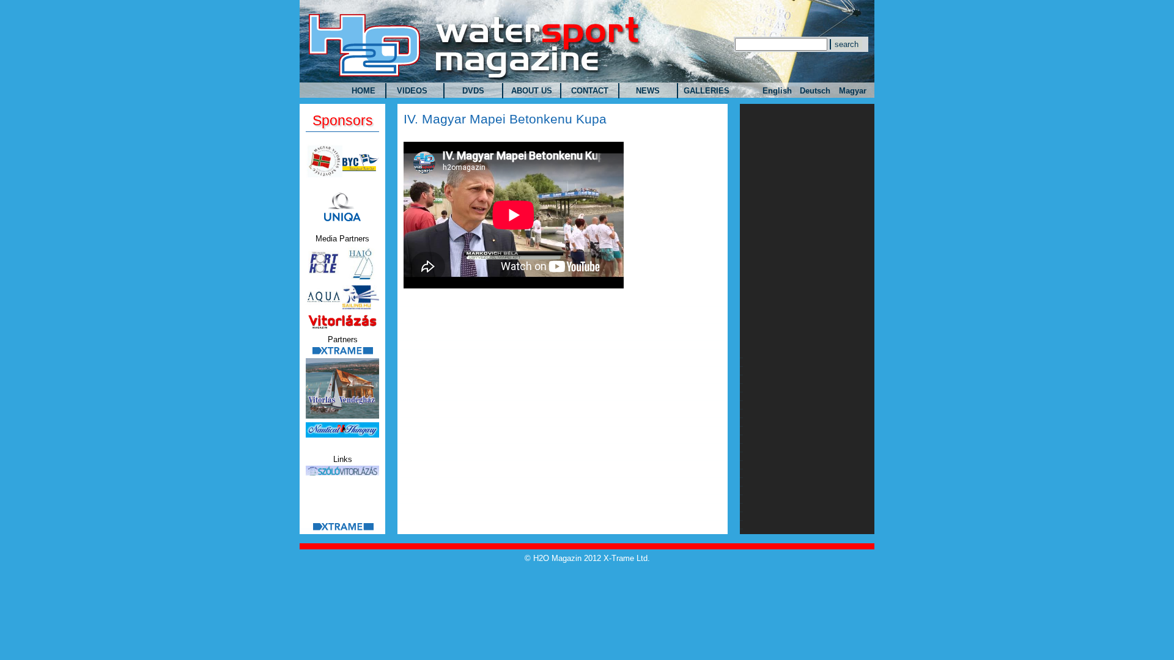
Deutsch (815, 90)
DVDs (473, 90)
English (777, 90)
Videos (412, 90)
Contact (589, 90)
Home (363, 90)
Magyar (852, 90)
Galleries (706, 90)
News (648, 90)
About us (531, 90)
